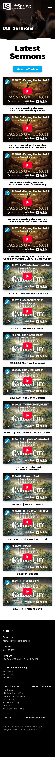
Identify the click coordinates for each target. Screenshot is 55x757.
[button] (50, 6)
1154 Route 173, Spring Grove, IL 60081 (20, 659)
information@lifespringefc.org (16, 641)
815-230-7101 (9, 650)
